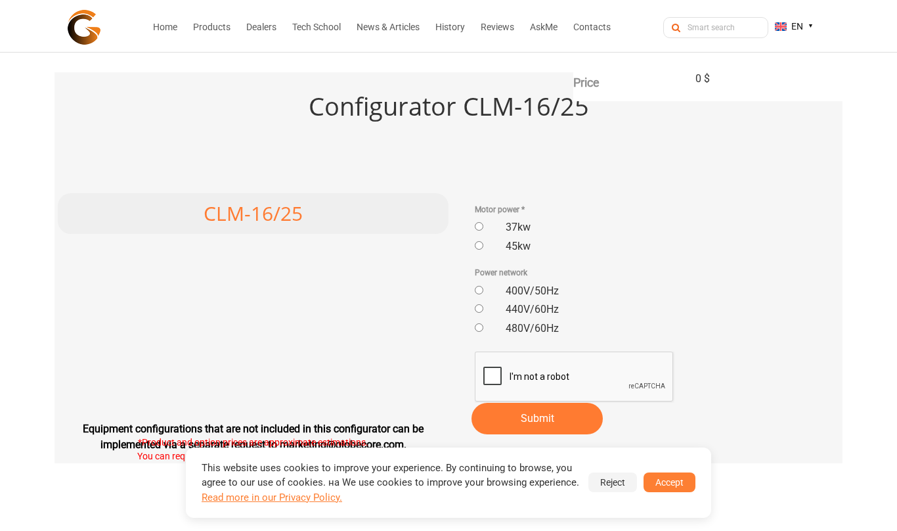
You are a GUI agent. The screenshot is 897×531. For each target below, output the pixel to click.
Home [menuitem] (165, 27)
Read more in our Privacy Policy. (272, 497)
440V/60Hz (532, 309)
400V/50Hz (532, 291)
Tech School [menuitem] (316, 27)
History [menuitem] (450, 27)
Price (586, 82)
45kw (518, 246)
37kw (518, 227)
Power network (501, 272)
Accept (669, 482)
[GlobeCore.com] (84, 27)
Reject (612, 482)
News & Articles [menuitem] (388, 27)
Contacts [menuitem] (592, 27)
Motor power (500, 209)
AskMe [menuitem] (544, 27)
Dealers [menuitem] (261, 27)
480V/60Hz (532, 328)
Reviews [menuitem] (497, 27)
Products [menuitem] (211, 27)
